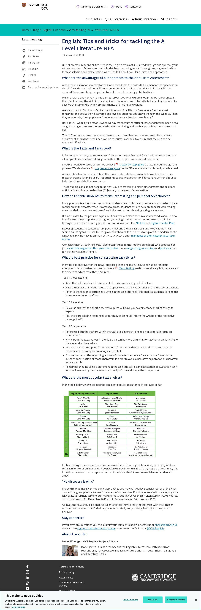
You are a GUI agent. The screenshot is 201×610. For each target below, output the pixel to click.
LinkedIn (33, 69)
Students (168, 19)
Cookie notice (18, 607)
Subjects (93, 19)
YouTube (33, 81)
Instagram (34, 62)
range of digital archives (140, 248)
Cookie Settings (130, 600)
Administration (144, 19)
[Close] (196, 600)
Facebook (33, 56)
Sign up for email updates (43, 87)
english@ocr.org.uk (166, 525)
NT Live (140, 223)
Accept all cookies (176, 600)
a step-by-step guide (132, 164)
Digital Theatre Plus (162, 223)
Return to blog (32, 39)
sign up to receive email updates (96, 528)
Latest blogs (35, 50)
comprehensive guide (107, 168)
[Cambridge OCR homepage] (35, 8)
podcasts (165, 248)
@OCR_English (155, 528)
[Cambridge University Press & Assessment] (154, 577)
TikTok (32, 75)
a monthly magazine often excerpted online (92, 248)
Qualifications (116, 19)
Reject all (152, 600)
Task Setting (126, 268)
